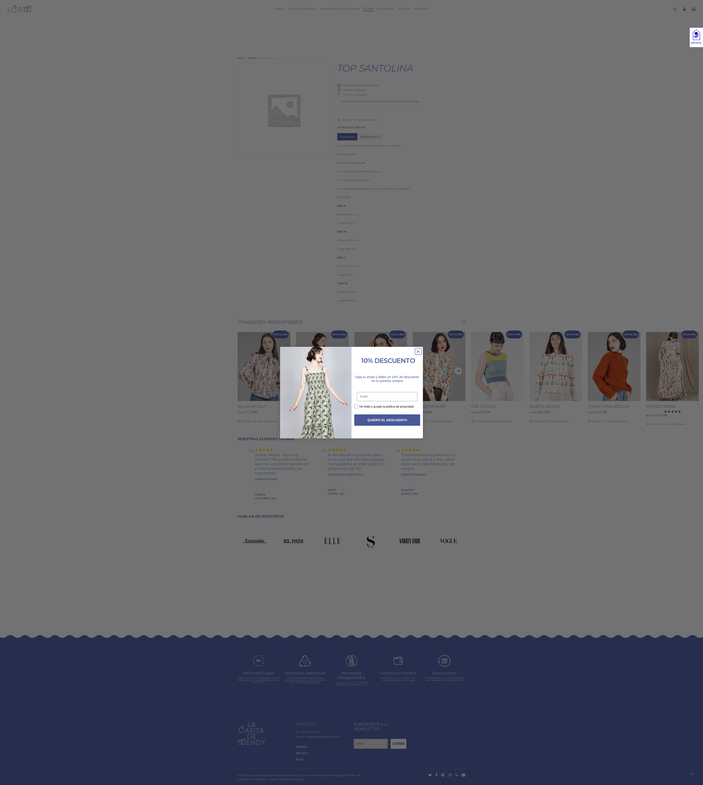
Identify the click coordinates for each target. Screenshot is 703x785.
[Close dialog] (418, 351)
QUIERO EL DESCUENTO (387, 420)
